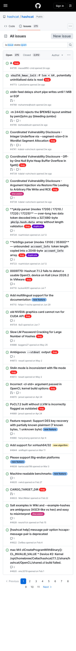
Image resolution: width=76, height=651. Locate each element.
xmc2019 (22, 571)
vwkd (21, 482)
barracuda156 (25, 466)
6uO (21, 324)
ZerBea (21, 542)
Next (46, 586)
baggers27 (23, 344)
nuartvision (23, 234)
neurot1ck (23, 522)
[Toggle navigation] (5, 5)
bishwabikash (25, 125)
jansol (21, 397)
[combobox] (36, 45)
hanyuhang (24, 438)
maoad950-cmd (26, 68)
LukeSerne (23, 84)
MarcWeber (24, 498)
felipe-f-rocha (25, 304)
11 (38, 586)
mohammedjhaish (27, 104)
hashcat (13, 17)
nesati (21, 360)
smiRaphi (23, 450)
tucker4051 (24, 288)
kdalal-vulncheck (27, 149)
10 (32, 586)
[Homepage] (38, 6)
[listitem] (38, 65)
